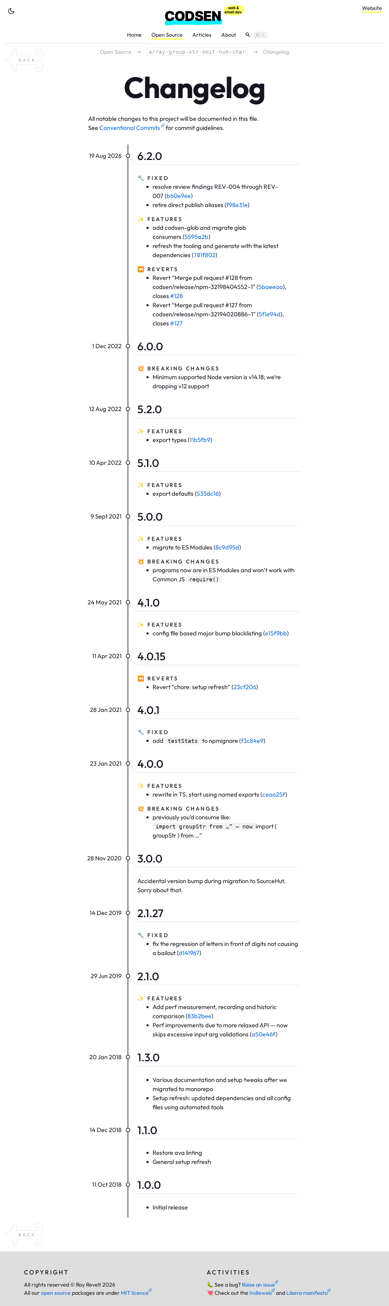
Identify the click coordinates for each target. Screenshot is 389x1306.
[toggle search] (254, 35)
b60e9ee (179, 195)
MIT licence (135, 1292)
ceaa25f (273, 794)
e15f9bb (276, 633)
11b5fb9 (200, 440)
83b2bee (200, 1016)
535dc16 (208, 493)
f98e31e (237, 205)
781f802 (204, 255)
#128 (176, 296)
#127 (176, 323)
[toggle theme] (11, 11)
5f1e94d (270, 314)
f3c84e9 (252, 740)
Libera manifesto (307, 1292)
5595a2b (196, 236)
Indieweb (261, 1292)
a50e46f (264, 1034)
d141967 (189, 953)
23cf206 (244, 687)
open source (56, 1292)
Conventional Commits (130, 127)
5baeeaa (270, 287)
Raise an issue (258, 1284)
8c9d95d (227, 547)
